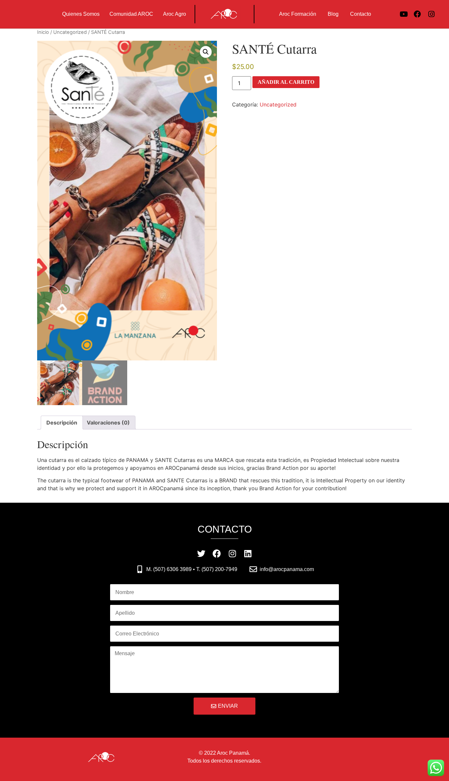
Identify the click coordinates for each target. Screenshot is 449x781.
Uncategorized (70, 32)
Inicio (43, 32)
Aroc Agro (174, 14)
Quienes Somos (81, 14)
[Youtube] (403, 14)
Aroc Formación (297, 14)
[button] (206, 52)
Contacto (360, 14)
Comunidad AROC (131, 14)
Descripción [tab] (61, 422)
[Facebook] (417, 14)
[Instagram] (431, 14)
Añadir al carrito (286, 82)
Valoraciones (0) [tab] (108, 422)
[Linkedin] (248, 553)
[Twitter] (201, 553)
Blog (333, 14)
